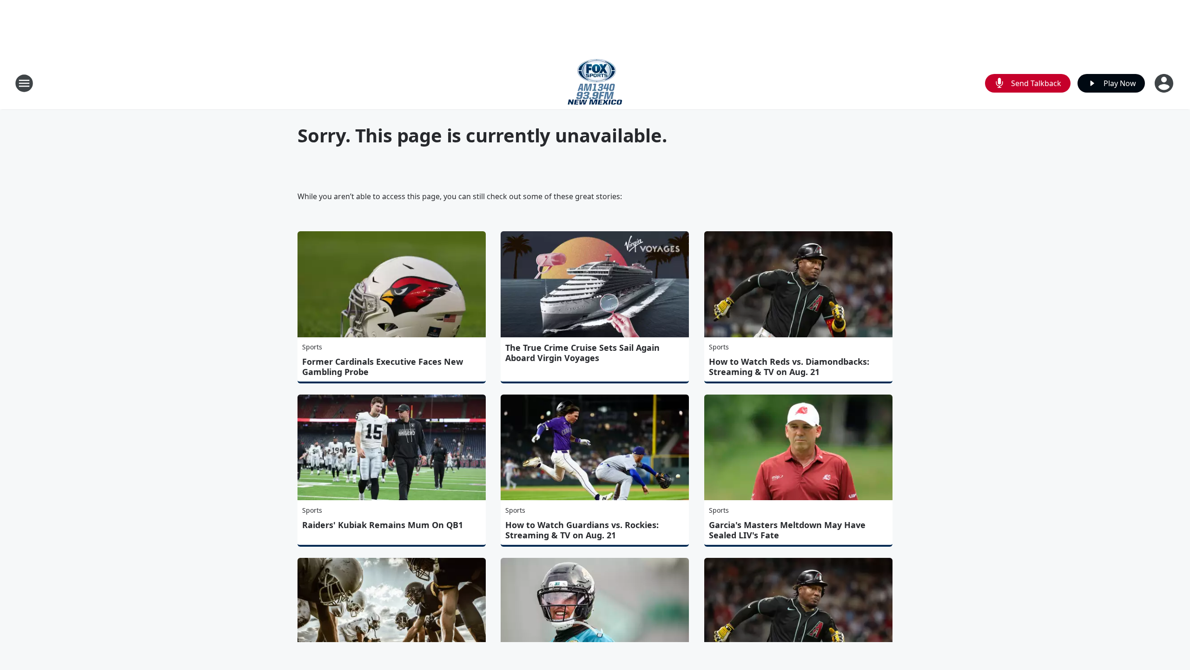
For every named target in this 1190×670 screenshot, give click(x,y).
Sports (312, 346)
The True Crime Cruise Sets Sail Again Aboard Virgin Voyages (582, 352)
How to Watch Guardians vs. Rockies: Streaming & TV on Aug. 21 (582, 530)
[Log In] (1165, 83)
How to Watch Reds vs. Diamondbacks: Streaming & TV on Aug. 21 (789, 366)
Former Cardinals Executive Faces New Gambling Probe (382, 366)
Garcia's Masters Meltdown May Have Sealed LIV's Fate (787, 530)
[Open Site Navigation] (24, 83)
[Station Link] (595, 83)
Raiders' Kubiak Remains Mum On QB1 (382, 525)
